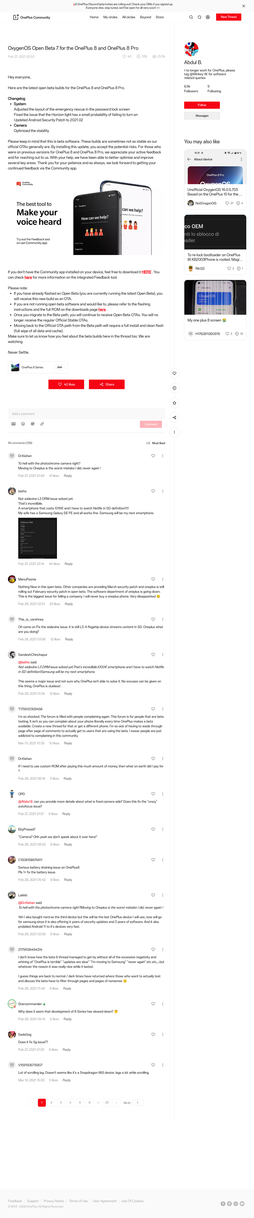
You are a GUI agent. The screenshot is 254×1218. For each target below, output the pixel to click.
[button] (208, 17)
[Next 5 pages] (98, 1103)
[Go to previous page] (32, 1103)
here (28, 277)
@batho (24, 662)
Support (33, 1201)
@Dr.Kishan (26, 903)
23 (107, 1102)
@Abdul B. (25, 801)
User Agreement (105, 1201)
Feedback (15, 1201)
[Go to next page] (116, 1103)
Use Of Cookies (133, 1201)
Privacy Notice (54, 1201)
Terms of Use (78, 1201)
